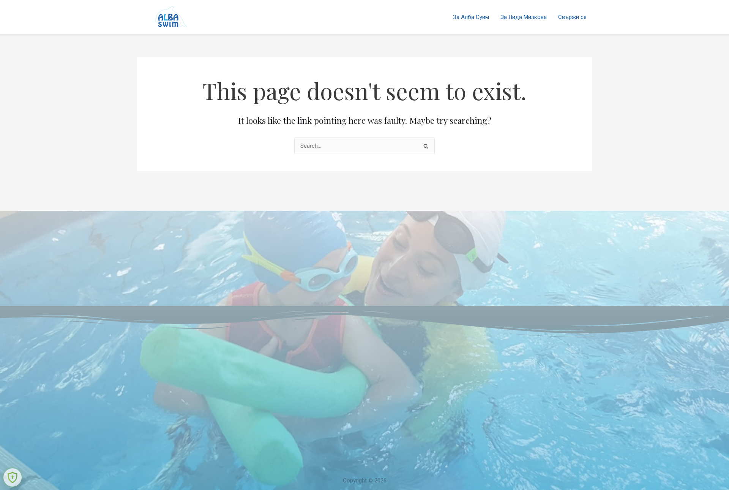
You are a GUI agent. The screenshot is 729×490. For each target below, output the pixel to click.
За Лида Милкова (523, 17)
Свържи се (572, 17)
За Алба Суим (471, 17)
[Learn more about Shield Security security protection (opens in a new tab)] (12, 477)
